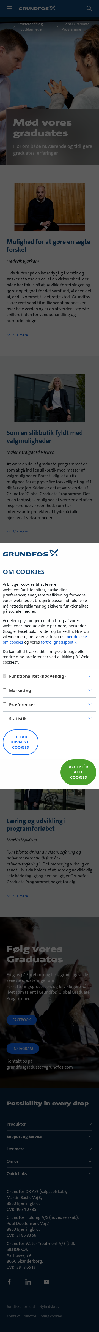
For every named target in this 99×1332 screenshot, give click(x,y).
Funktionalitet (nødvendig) (37, 676)
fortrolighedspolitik (58, 642)
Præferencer (22, 704)
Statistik (18, 718)
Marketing (20, 690)
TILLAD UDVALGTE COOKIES (20, 742)
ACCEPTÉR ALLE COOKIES (78, 772)
